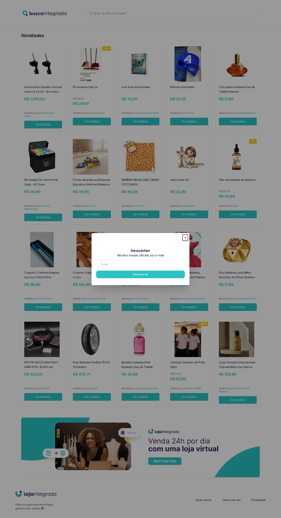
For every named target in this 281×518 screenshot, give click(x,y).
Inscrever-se (140, 274)
